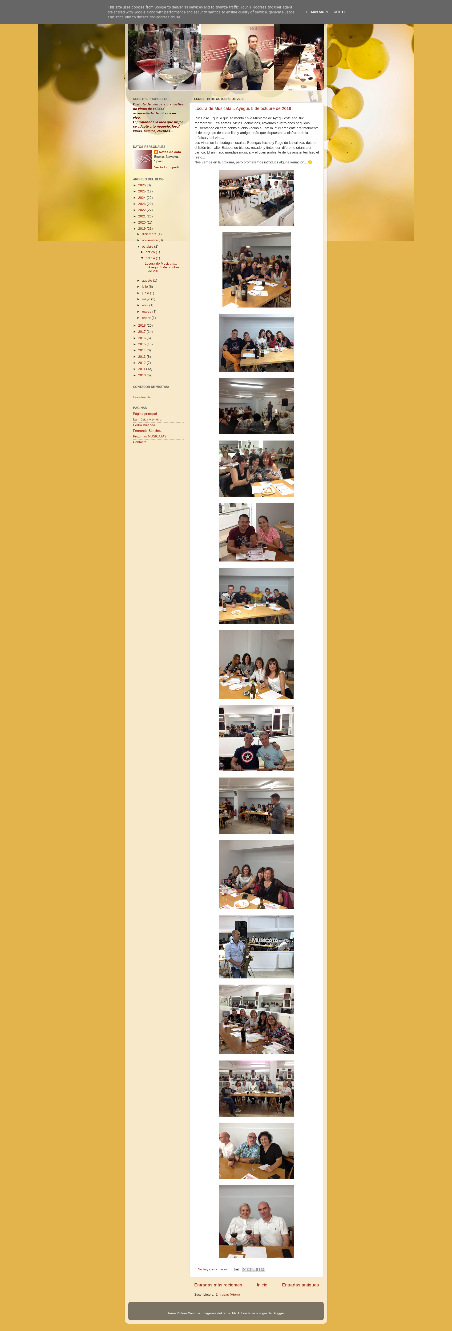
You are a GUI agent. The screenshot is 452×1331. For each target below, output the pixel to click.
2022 (142, 210)
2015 (142, 344)
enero (147, 318)
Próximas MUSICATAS (149, 436)
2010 (142, 375)
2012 (142, 363)
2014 (142, 350)
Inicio (262, 1284)
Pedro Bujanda (144, 425)
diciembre (149, 234)
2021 (142, 216)
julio (145, 286)
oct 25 (151, 252)
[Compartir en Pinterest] (262, 1269)
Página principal (145, 414)
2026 (142, 185)
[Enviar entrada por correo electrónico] (236, 1269)
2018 (142, 325)
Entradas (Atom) (227, 1294)
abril (145, 305)
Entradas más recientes (218, 1284)
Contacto (139, 442)
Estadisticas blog (142, 397)
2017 (142, 331)
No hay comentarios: (214, 1269)
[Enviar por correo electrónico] (244, 1269)
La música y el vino (147, 419)
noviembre (150, 240)
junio (146, 293)
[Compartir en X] (253, 1269)
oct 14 (151, 258)
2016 (142, 338)
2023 (142, 204)
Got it (340, 12)
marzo (147, 311)
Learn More (317, 12)
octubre (148, 246)
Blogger (278, 1313)
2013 (142, 356)
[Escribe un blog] (249, 1269)
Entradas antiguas (300, 1284)
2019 (142, 228)
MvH (235, 1313)
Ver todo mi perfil (166, 167)
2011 (142, 369)
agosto (147, 280)
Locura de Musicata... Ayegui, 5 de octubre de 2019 (242, 108)
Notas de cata (170, 152)
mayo (146, 299)
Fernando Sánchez (147, 431)
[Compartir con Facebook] (258, 1269)
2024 (142, 198)
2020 (142, 222)
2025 (142, 191)
